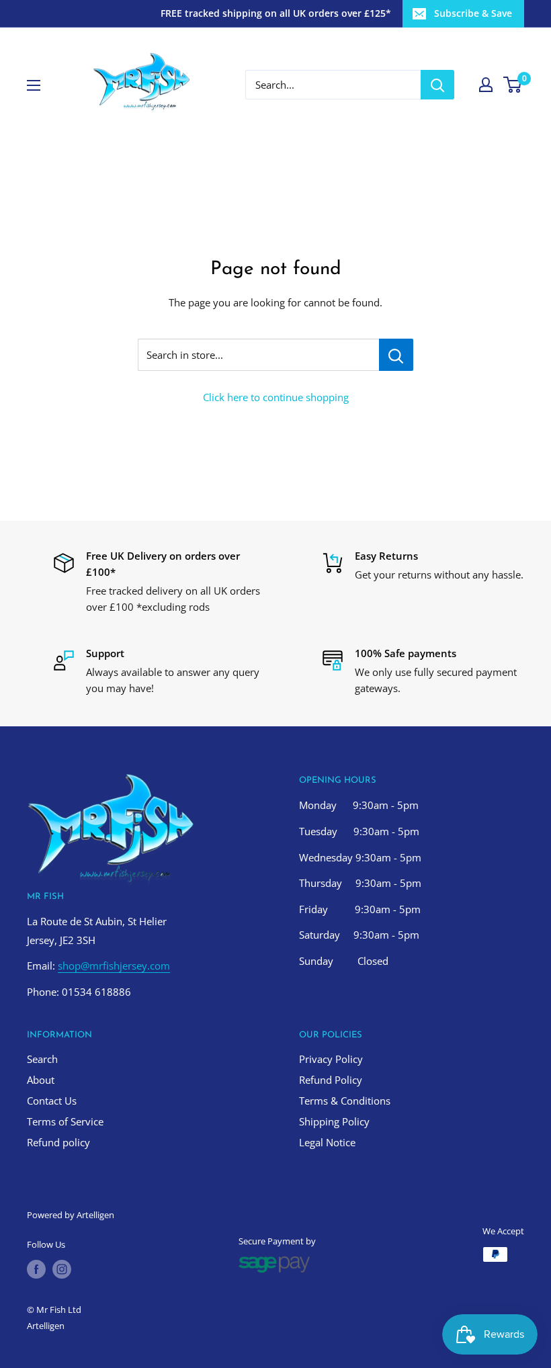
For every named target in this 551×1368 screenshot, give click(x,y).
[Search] (437, 84)
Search (42, 1059)
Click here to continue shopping (276, 397)
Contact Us (52, 1100)
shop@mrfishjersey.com (114, 965)
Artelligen (46, 1326)
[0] (513, 85)
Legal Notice (327, 1142)
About (40, 1079)
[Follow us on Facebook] (36, 1269)
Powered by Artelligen (70, 1215)
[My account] (486, 84)
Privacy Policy (331, 1059)
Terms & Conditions (344, 1100)
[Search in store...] (396, 355)
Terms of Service (65, 1121)
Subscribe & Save (473, 13)
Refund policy (58, 1142)
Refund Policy (330, 1079)
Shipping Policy (334, 1121)
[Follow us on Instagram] (61, 1269)
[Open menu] (33, 85)
